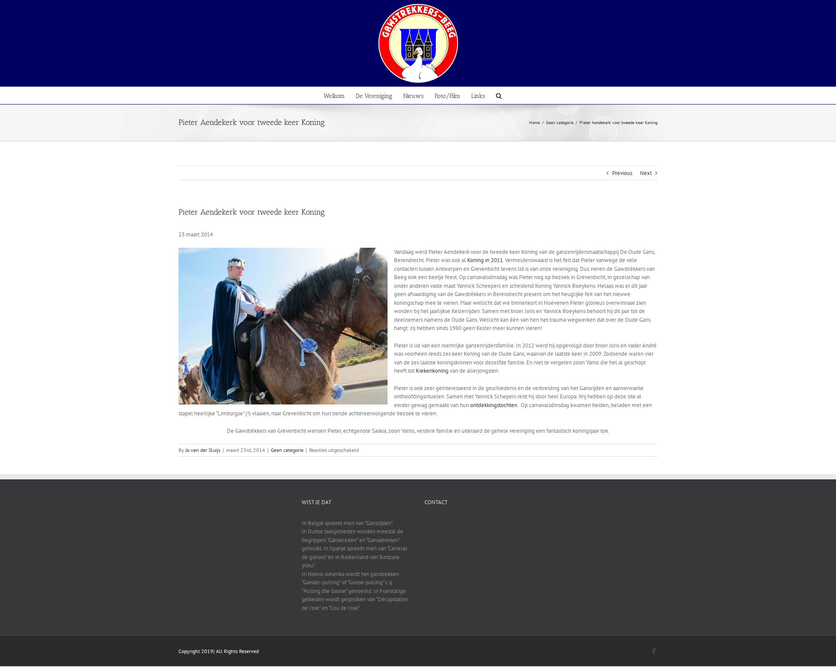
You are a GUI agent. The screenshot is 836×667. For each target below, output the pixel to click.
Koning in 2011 (485, 260)
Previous (622, 173)
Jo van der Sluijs (202, 450)
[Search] (499, 95)
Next (646, 173)
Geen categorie (287, 450)
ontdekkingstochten (493, 405)
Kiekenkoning (432, 370)
